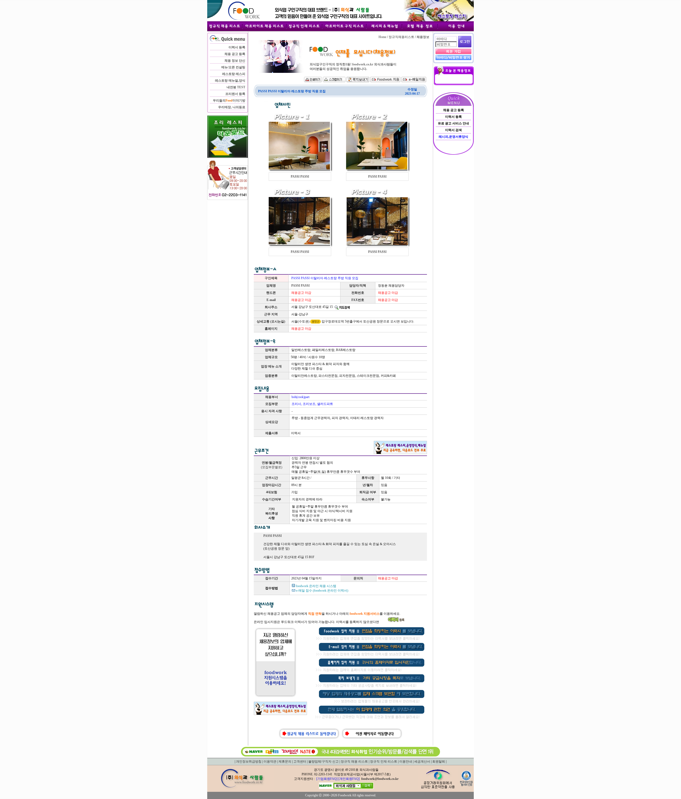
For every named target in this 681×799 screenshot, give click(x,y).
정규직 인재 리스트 (383, 761)
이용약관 (270, 761)
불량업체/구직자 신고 (323, 761)
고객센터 (299, 761)
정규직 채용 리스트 (354, 761)
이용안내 (405, 761)
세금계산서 (422, 761)
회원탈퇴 (438, 761)
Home (382, 37)
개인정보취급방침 (248, 761)
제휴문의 (285, 761)
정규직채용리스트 (401, 37)
